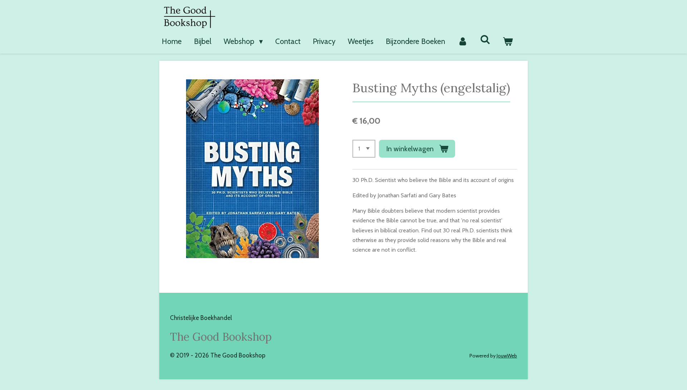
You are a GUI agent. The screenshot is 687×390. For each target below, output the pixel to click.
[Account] (462, 41)
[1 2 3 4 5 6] (363, 149)
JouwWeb (507, 355)
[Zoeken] (485, 39)
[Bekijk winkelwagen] (508, 41)
